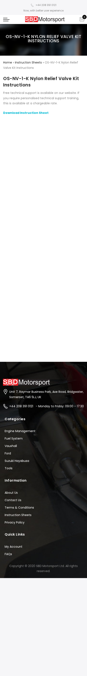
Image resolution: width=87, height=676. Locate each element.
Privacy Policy (14, 522)
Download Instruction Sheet (26, 113)
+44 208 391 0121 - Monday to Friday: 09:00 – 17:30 (46, 406)
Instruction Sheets (28, 62)
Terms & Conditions (19, 507)
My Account (13, 546)
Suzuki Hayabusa (17, 461)
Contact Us (13, 500)
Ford (8, 453)
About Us (11, 493)
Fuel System (14, 438)
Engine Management (20, 431)
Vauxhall (11, 446)
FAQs (8, 554)
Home (7, 62)
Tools (8, 468)
